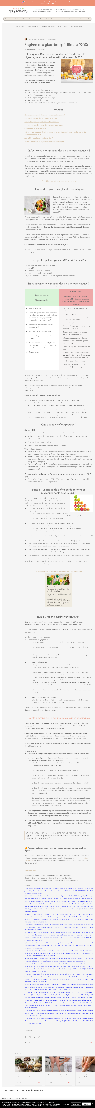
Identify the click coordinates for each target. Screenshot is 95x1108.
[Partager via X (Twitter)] (30, 1037)
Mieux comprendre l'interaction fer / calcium (27, 1076)
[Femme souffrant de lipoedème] (58, 1064)
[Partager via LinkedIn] (34, 1037)
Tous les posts (19, 26)
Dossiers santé (33, 26)
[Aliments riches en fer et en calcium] (28, 1064)
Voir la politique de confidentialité (47, 1106)
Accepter (86, 1104)
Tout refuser (76, 1104)
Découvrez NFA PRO (47, 4)
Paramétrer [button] (66, 1104)
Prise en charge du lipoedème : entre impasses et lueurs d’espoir (59, 1076)
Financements (63, 26)
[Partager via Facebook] (25, 1037)
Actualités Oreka (76, 26)
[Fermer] (93, 1104)
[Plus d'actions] (92, 39)
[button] (19, 18)
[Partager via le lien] (39, 1037)
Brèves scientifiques (48, 26)
